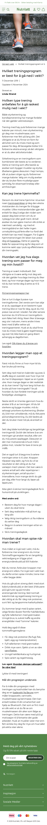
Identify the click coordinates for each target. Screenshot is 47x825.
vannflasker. (11, 650)
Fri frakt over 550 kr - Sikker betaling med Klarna (23, 3)
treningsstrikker (16, 203)
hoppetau (15, 241)
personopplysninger (15, 765)
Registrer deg (35, 758)
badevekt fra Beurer (23, 692)
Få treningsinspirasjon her (15, 293)
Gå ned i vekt (8, 64)
